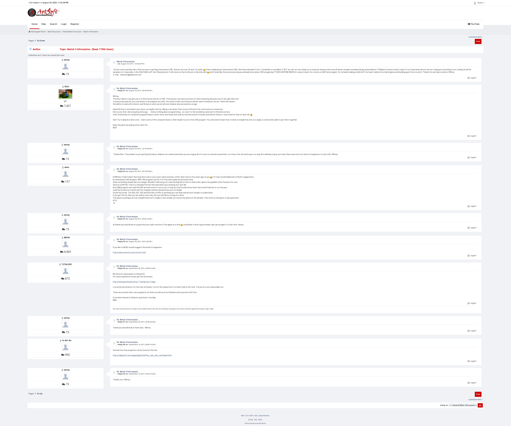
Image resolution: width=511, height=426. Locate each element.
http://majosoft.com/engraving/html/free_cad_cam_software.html (142, 355)
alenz (66, 167)
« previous (472, 37)
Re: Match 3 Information (127, 88)
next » (480, 37)
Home (34, 24)
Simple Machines (264, 415)
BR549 (67, 238)
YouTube (474, 24)
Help (43, 24)
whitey (67, 60)
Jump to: (444, 405)
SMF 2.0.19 (244, 415)
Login (64, 24)
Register (75, 24)
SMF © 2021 (254, 415)
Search (53, 24)
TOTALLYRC (67, 264)
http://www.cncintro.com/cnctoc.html (129, 252)
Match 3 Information (126, 61)
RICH (67, 87)
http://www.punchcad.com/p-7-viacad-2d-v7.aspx (134, 282)
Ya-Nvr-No (66, 340)
